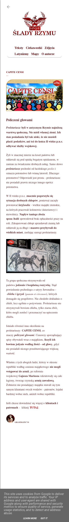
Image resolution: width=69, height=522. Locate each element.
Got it (44, 518)
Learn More (30, 518)
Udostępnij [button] (10, 436)
